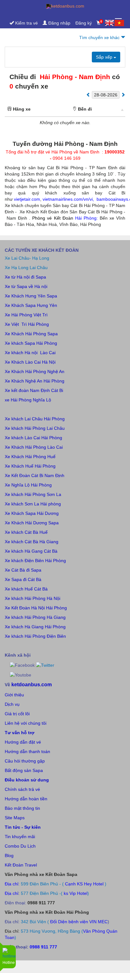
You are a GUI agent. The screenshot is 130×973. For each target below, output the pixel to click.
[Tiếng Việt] (119, 23)
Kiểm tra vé (26, 23)
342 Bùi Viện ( (35, 921)
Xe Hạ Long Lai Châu (26, 267)
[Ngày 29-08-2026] (123, 94)
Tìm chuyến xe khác (100, 37)
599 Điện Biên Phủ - (41, 883)
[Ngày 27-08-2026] (88, 94)
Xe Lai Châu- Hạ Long (27, 258)
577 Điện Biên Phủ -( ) (55, 893)
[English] (110, 23)
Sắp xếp (105, 57)
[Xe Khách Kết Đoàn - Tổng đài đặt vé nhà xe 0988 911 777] (65, 6)
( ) (85, 883)
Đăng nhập (58, 23)
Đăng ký (83, 23)
